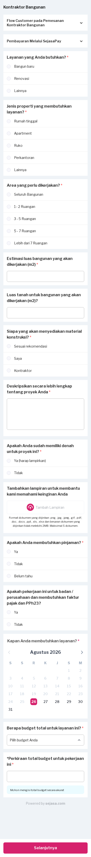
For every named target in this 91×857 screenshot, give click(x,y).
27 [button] (45, 702)
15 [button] (69, 686)
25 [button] (22, 702)
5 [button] (34, 678)
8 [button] (69, 678)
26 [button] (33, 702)
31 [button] (10, 709)
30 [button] (80, 702)
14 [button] (57, 686)
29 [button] (69, 702)
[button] (45, 507)
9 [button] (80, 678)
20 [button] (45, 694)
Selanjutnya (45, 848)
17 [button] (10, 694)
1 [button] (69, 670)
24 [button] (10, 702)
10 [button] (10, 686)
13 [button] (45, 686)
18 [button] (22, 694)
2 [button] (80, 670)
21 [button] (57, 694)
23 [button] (80, 694)
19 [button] (34, 694)
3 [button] (10, 678)
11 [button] (22, 686)
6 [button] (45, 678)
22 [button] (69, 694)
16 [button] (80, 686)
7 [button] (57, 678)
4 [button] (22, 678)
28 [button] (57, 702)
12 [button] (34, 686)
